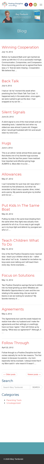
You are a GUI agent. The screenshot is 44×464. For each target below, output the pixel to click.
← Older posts (9, 374)
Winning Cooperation (20, 47)
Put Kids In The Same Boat (20, 207)
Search (36, 387)
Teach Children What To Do (20, 242)
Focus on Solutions (18, 275)
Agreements (13, 309)
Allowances (11, 174)
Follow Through (15, 343)
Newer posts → (34, 374)
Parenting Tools (13, 400)
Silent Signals (13, 112)
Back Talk (10, 81)
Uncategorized (13, 403)
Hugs (6, 143)
